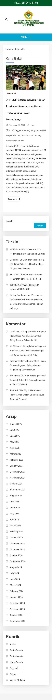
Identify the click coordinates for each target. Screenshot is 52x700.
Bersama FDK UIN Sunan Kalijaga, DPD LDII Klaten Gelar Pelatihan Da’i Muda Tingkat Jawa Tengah (27, 264)
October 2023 (16, 615)
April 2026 (14, 448)
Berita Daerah (16, 650)
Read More (12, 199)
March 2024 (15, 585)
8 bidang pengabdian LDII (34, 130)
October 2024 (16, 555)
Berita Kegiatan (17, 656)
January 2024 (16, 597)
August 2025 (16, 496)
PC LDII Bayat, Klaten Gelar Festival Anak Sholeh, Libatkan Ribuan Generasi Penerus (27, 394)
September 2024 (18, 561)
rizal (33, 125)
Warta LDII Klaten (17, 680)
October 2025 (16, 484)
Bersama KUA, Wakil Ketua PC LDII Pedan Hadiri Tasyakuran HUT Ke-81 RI (27, 251)
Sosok (13, 674)
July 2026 (14, 430)
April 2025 (14, 519)
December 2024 (17, 543)
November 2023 (17, 609)
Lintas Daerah (16, 662)
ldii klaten (25, 135)
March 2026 (15, 454)
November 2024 (17, 549)
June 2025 (15, 507)
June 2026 (15, 436)
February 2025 (16, 531)
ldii (18, 135)
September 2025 (18, 490)
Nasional (11, 93)
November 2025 (17, 478)
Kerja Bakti (11, 135)
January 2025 (16, 537)
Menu (24, 36)
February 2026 (16, 460)
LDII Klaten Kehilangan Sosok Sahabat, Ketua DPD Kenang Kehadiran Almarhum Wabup (28, 380)
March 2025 (15, 525)
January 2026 (16, 466)
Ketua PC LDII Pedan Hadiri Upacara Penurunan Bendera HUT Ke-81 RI (26, 276)
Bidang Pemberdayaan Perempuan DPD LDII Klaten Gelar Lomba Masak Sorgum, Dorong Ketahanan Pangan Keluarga (26, 301)
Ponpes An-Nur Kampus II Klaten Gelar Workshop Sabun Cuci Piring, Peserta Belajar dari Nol (28, 335)
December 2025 (17, 472)
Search (9, 221)
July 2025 (14, 501)
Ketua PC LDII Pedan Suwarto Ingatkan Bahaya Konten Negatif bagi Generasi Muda (28, 365)
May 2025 (14, 513)
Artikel (13, 644)
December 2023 (17, 603)
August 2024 (16, 567)
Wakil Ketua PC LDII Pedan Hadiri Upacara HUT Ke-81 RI (24, 287)
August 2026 (16, 424)
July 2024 (14, 573)
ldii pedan (35, 135)
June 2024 (15, 579)
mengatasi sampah (15, 141)
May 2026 (14, 442)
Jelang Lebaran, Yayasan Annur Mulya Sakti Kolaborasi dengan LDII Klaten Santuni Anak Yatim (28, 350)
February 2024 (16, 591)
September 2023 (18, 621)
